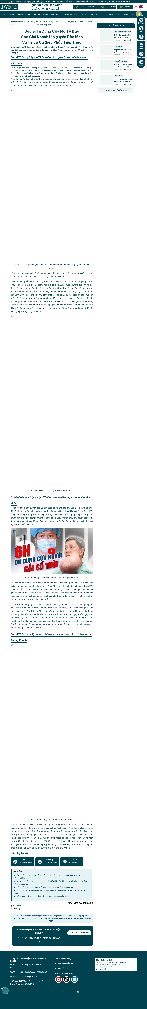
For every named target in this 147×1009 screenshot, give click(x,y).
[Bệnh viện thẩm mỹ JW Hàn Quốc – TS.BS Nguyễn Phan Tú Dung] (9, 7)
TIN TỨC (93, 14)
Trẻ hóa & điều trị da (65, 973)
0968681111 (18, 972)
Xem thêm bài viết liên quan (115, 90)
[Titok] (66, 979)
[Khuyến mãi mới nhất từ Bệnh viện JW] (5, 990)
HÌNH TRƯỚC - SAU (110, 14)
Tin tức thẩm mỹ (46, 22)
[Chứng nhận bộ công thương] (65, 989)
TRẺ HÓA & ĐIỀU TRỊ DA (74, 14)
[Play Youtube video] (52, 551)
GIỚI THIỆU (8, 14)
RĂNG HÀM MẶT (51, 14)
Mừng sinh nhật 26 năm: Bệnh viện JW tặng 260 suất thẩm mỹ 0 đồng (45, 896)
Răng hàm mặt (63, 968)
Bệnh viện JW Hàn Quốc (104, 960)
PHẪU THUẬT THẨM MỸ (28, 14)
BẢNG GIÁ (128, 14)
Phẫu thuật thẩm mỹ (65, 963)
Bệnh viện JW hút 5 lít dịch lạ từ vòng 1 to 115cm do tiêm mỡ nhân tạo (45, 887)
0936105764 (42, 972)
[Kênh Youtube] (58, 979)
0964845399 (30, 972)
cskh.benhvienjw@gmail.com (24, 977)
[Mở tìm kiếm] (139, 14)
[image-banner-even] (112, 98)
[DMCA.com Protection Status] (84, 989)
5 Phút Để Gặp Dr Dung (79, 933)
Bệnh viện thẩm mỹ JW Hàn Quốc (24, 22)
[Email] (74, 979)
